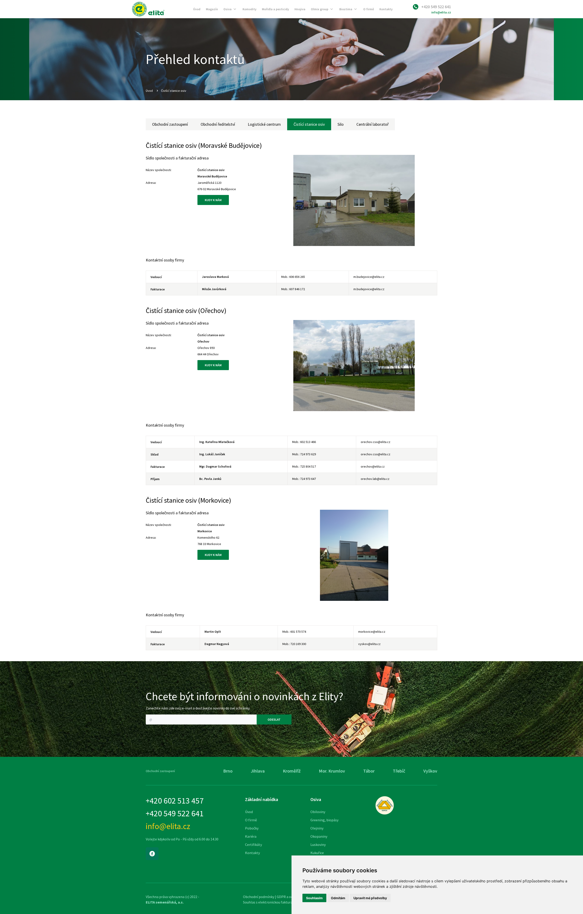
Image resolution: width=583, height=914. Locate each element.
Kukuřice (317, 852)
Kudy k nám (213, 200)
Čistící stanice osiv (309, 124)
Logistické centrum (264, 124)
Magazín (212, 9)
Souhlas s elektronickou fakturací (269, 902)
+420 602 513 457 (175, 800)
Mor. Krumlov (332, 771)
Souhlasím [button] (314, 898)
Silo (341, 124)
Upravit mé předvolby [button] (370, 898)
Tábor (369, 771)
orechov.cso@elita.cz (375, 442)
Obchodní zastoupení (170, 124)
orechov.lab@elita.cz (375, 479)
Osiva (227, 9)
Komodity (249, 9)
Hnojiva (299, 9)
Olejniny (316, 828)
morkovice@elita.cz (371, 632)
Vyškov (430, 771)
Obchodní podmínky (258, 896)
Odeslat (274, 719)
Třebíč (399, 771)
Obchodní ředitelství (218, 124)
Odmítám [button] (338, 898)
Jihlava (258, 771)
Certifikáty (253, 844)
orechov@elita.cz (373, 466)
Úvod (196, 9)
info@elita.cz (441, 12)
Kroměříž (292, 771)
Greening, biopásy (324, 820)
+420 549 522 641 (436, 6)
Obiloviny (317, 811)
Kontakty (386, 9)
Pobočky (251, 828)
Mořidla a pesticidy (275, 9)
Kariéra (250, 836)
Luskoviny (318, 844)
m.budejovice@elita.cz (368, 277)
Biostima (345, 9)
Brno (228, 771)
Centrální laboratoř (372, 124)
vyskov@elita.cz (369, 644)
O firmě (368, 9)
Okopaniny (318, 836)
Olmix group (319, 9)
